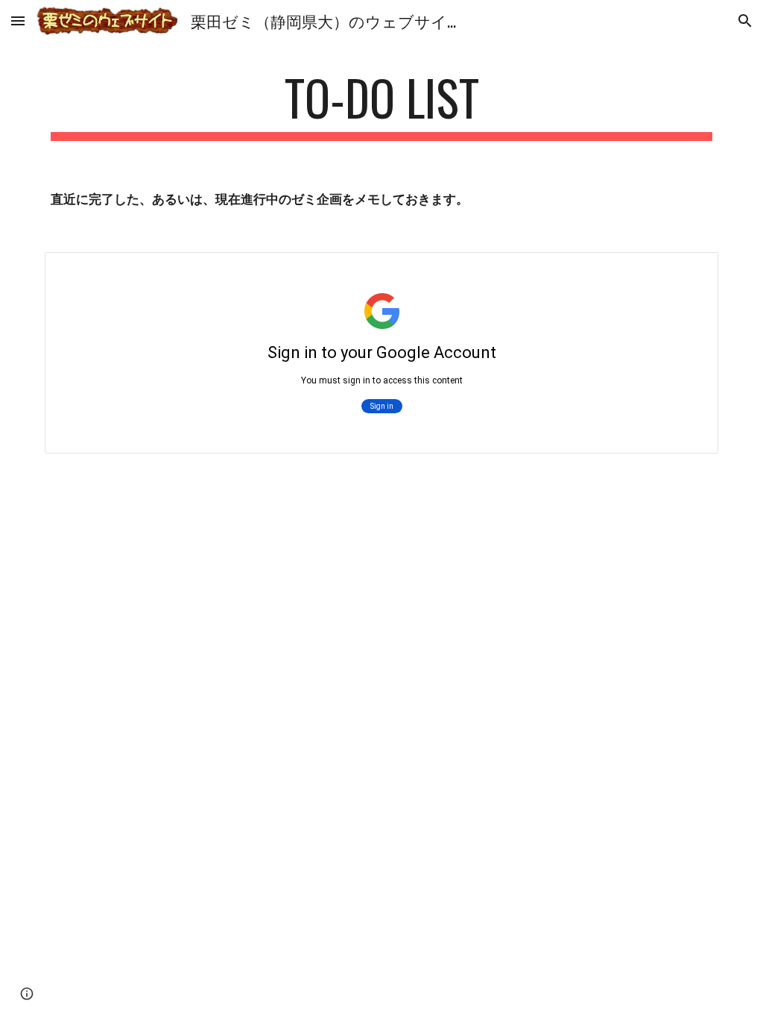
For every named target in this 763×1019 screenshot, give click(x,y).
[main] (382, 105)
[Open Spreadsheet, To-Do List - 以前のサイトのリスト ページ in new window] (690, 271)
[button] (18, 20)
